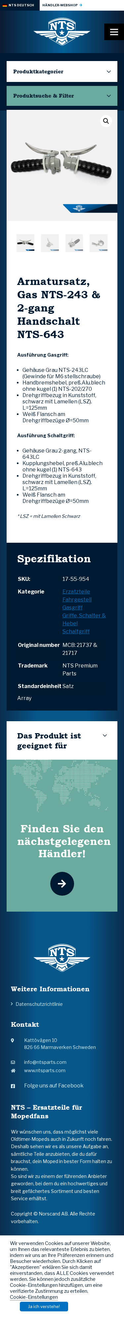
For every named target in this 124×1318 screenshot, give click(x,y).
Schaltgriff (76, 631)
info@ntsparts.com (45, 1062)
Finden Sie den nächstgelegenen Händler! (64, 841)
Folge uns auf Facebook (54, 1085)
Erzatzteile (76, 592)
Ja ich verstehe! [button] (44, 1306)
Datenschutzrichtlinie (39, 1004)
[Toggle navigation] (114, 32)
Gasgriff (72, 607)
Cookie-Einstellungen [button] (34, 1297)
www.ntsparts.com (44, 1070)
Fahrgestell (77, 599)
